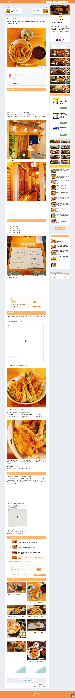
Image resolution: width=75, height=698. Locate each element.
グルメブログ (60, 274)
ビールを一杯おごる (60, 46)
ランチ (37, 686)
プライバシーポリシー (37, 695)
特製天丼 (11, 81)
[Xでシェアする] (20, 680)
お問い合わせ (61, 228)
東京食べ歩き (60, 277)
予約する (38, 569)
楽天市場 (39, 301)
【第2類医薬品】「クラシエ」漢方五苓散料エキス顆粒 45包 (63, 101)
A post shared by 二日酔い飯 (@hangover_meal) (25, 359)
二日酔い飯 (44, 684)
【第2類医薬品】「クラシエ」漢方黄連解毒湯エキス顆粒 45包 (63, 115)
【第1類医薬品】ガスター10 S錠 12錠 (63, 129)
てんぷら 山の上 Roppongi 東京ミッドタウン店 (17, 503)
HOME (38, 693)
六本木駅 (19, 533)
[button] (72, 695)
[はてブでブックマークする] (28, 680)
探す (67, 1)
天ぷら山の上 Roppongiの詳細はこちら (15, 93)
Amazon (34, 301)
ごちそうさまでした (14, 83)
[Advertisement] (26, 103)
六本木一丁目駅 (24, 533)
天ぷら (14, 533)
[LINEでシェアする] (33, 680)
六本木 (41, 686)
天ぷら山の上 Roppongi (14, 78)
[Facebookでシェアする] (24, 680)
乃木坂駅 (16, 533)
